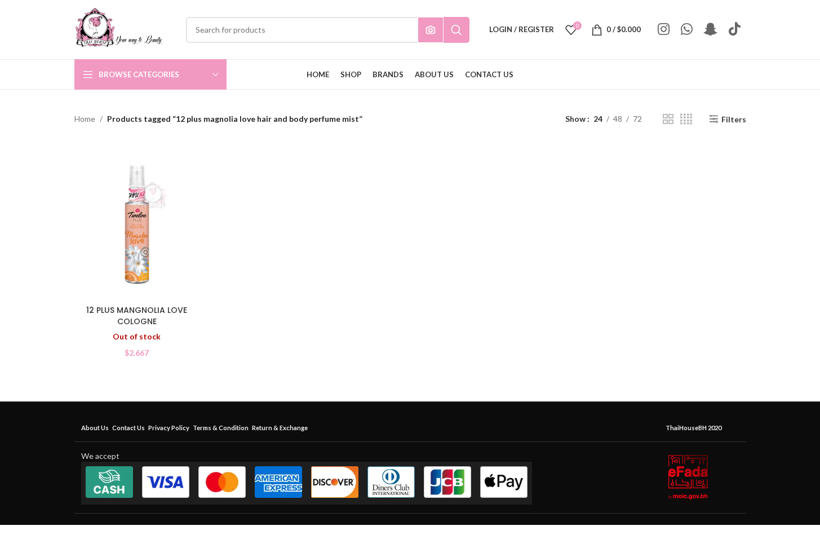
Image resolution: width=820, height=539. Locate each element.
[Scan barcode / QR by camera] (431, 30)
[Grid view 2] (668, 119)
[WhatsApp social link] (686, 29)
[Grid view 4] (686, 119)
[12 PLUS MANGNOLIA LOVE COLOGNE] (137, 221)
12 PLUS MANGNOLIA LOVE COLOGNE (136, 315)
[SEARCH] (456, 30)
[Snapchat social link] (710, 29)
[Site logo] (118, 28)
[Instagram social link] (663, 29)
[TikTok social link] (734, 29)
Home (84, 118)
